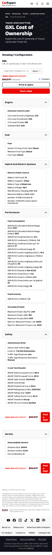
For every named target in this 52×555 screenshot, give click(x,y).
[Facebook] (14, 520)
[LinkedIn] (37, 520)
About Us (6, 527)
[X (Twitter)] (31, 520)
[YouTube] (8, 520)
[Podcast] (43, 520)
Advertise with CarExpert (38, 527)
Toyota (25, 14)
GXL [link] (6, 17)
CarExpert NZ (44, 533)
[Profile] (42, 3)
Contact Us (20, 533)
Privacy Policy (11, 539)
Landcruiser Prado (37, 14)
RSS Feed (42, 539)
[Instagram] (20, 520)
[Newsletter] (31, 3)
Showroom (16, 14)
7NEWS (32, 533)
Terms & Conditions (27, 539)
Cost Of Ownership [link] (17, 17)
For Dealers (7, 533)
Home (7, 14)
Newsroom (18, 527)
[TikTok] (26, 520)
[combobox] (14, 71)
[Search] (37, 3)
